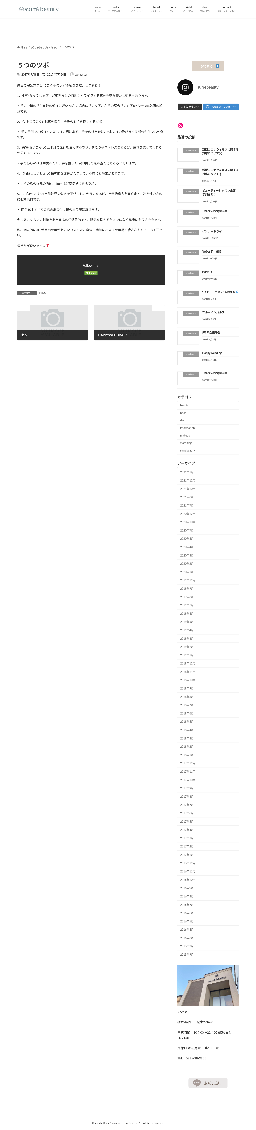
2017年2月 (187, 846)
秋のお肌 (207, 272)
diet (182, 420)
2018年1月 (187, 755)
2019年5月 (187, 622)
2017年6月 (187, 813)
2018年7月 (187, 705)
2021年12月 (187, 480)
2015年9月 (187, 954)
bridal (183, 413)
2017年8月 (187, 796)
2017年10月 (187, 780)
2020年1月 (187, 572)
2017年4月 (187, 830)
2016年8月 (187, 896)
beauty (42, 293)
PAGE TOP (246, 1092)
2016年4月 (187, 929)
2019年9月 (187, 588)
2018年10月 (187, 680)
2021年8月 (187, 497)
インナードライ (212, 231)
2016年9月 (187, 888)
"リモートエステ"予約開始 (218, 292)
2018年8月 (187, 696)
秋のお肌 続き (212, 251)
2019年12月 (187, 580)
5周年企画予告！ (212, 332)
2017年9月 (187, 788)
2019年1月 (187, 655)
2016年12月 (187, 863)
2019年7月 (187, 605)
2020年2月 (187, 564)
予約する (206, 66)
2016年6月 (187, 913)
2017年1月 (187, 854)
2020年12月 (187, 514)
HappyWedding (212, 353)
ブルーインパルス (213, 312)
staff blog (186, 443)
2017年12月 (187, 763)
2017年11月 (187, 771)
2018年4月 (187, 730)
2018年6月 (187, 713)
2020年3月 (187, 555)
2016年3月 (187, 938)
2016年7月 (187, 904)
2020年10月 (187, 522)
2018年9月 (187, 688)
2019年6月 (187, 613)
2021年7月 (187, 505)
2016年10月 (187, 879)
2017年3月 (187, 838)
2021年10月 (187, 489)
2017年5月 (187, 821)
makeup (185, 435)
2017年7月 (187, 805)
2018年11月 (187, 671)
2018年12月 (187, 663)
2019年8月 (187, 597)
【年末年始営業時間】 (216, 211)
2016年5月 (187, 921)
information (187, 428)
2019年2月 (187, 647)
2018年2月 (187, 746)
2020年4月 (187, 547)
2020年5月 (187, 539)
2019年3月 (187, 638)
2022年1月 (187, 472)
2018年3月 (187, 738)
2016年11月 (187, 871)
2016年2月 (187, 946)
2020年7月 (187, 530)
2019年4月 (187, 630)
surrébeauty (187, 450)
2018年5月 (187, 721)
